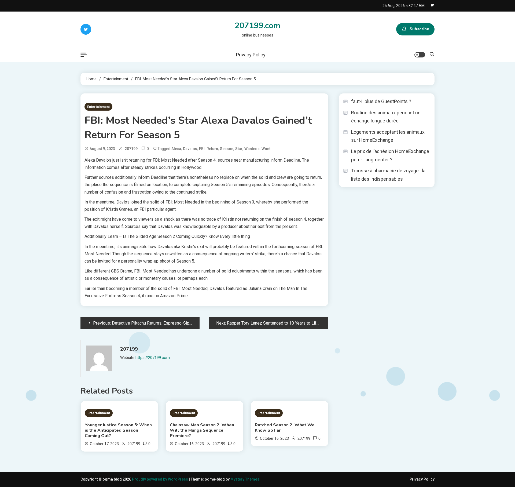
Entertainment (98, 107)
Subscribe (419, 29)
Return (212, 149)
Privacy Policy (251, 54)
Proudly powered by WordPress (160, 479)
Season (226, 149)
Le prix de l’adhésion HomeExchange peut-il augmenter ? (390, 155)
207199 (131, 149)
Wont (266, 149)
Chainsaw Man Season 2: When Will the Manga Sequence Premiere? (202, 430)
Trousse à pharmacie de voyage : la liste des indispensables (388, 175)
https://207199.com (152, 357)
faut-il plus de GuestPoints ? (381, 101)
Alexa (176, 149)
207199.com (257, 25)
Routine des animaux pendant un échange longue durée (386, 117)
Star (238, 149)
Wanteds (252, 149)
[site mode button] (419, 54)
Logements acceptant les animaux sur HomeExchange (388, 136)
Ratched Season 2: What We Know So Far (285, 427)
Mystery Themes (244, 479)
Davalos (190, 149)
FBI (202, 149)
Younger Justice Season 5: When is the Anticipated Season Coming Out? (118, 430)
